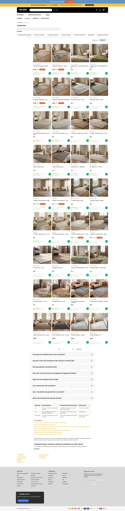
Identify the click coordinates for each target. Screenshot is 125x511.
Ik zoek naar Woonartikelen (62, 266)
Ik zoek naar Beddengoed (62, 256)
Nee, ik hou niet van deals (62, 271)
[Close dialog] (123, 2)
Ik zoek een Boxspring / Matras (62, 261)
